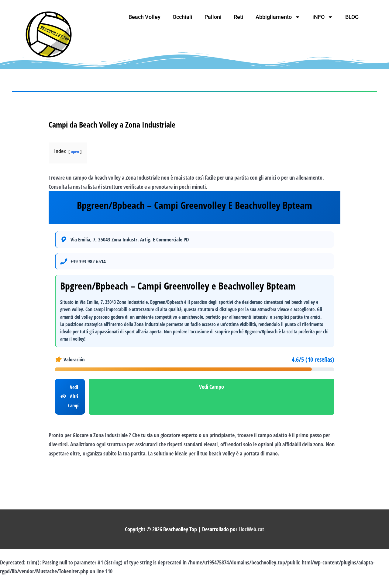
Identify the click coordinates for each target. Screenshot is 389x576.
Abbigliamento (274, 17)
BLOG (352, 17)
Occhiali (182, 17)
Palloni (213, 17)
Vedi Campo (211, 386)
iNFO (318, 17)
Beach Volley (144, 17)
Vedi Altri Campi (74, 396)
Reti (238, 17)
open (75, 151)
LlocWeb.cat (251, 529)
